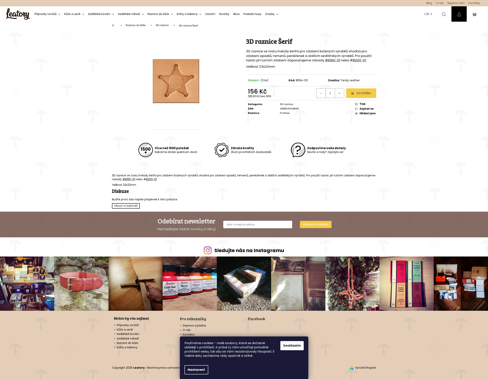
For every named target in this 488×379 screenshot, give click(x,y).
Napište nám (456, 3)
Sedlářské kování (128, 334)
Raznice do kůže (127, 343)
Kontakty (474, 3)
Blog (429, 3)
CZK (427, 14)
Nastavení (196, 369)
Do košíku (364, 93)
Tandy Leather (350, 80)
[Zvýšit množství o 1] (339, 93)
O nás (440, 3)
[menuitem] (47, 14)
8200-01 (359, 60)
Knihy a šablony (127, 347)
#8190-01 (332, 60)
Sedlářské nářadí (128, 338)
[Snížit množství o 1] (321, 93)
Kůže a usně (125, 329)
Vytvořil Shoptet (365, 368)
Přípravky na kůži (128, 325)
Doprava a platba (194, 325)
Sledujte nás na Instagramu (249, 250)
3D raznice (286, 104)
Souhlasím (292, 345)
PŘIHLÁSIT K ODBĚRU (315, 224)
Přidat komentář (125, 206)
